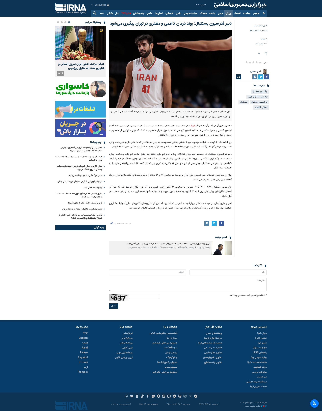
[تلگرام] (196, 396)
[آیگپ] (169, 396)
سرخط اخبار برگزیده (213, 338)
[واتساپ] (126, 396)
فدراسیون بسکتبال (259, 102)
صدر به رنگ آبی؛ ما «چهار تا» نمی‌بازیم (85, 175)
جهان (220, 13)
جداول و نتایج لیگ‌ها (167, 362)
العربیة (85, 343)
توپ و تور (259, 43)
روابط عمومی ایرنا (259, 358)
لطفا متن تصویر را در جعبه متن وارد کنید (248, 295)
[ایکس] (190, 396)
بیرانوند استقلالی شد (93, 187)
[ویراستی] (153, 396)
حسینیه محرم (171, 367)
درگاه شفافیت (260, 367)
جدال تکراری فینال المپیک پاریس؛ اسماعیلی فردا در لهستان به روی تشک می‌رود (79, 167)
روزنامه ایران (126, 338)
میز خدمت (262, 377)
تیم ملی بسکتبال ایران (257, 97)
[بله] (174, 396)
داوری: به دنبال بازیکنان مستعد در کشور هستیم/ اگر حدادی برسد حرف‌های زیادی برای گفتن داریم (168, 244)
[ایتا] (164, 396)
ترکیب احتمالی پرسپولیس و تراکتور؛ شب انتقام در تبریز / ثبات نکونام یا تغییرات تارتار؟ (80, 216)
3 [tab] (62, 22)
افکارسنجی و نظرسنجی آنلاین (163, 333)
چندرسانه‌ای (138, 13)
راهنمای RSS (260, 353)
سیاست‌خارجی (190, 13)
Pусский (83, 362)
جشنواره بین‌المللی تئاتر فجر (164, 372)
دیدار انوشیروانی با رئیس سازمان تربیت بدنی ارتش (79, 181)
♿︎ (314, 403)
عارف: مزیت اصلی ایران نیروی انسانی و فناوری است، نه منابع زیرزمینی (81, 66)
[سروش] (158, 396)
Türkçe (84, 353)
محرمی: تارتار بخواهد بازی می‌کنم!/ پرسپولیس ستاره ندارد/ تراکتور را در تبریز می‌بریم (81, 149)
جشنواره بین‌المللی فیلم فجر (164, 343)
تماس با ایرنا (261, 338)
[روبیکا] (185, 396)
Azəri (85, 348)
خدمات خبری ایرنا (258, 387)
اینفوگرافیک (171, 358)
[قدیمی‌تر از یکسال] (221, 248)
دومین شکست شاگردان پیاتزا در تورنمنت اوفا (82, 209)
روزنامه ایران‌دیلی (124, 353)
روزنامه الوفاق (126, 343)
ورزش (228, 13)
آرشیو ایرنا (262, 343)
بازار (117, 13)
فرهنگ (203, 13)
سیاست (246, 13)
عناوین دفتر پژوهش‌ (212, 358)
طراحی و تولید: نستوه (253, 406)
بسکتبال (243, 102)
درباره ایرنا (262, 333)
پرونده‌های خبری (214, 333)
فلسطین (169, 13)
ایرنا (240, 5)
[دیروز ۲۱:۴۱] (80, 43)
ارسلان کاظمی (261, 107)
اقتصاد (237, 13)
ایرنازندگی (127, 333)
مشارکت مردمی (259, 372)
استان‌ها (159, 13)
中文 (85, 333)
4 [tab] (58, 22)
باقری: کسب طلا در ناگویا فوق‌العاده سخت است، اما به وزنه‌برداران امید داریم (79, 195)
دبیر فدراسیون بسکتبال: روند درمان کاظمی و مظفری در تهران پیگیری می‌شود (171, 23)
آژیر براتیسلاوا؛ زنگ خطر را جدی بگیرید (85, 203)
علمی (178, 13)
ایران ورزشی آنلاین (123, 358)
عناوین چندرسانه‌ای (213, 362)
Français (82, 372)
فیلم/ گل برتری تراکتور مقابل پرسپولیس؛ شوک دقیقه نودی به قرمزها (78, 158)
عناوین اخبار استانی (213, 348)
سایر (102, 13)
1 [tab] (69, 22)
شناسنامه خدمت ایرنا (257, 362)
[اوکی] (137, 396)
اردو (86, 367)
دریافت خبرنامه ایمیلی (256, 382)
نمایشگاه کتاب (170, 348)
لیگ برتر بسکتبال (259, 91)
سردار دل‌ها (172, 338)
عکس (149, 13)
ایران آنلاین (127, 348)
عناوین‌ (256, 13)
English (83, 338)
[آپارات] (179, 396)
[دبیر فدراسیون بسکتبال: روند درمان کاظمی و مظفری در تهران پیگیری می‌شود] (170, 69)
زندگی (110, 13)
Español (83, 358)
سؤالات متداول (260, 348)
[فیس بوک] (147, 396)
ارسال (113, 306)
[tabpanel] (80, 51)
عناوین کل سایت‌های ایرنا (210, 343)
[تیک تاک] (142, 396)
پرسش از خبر (171, 353)
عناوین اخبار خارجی (213, 353)
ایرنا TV (125, 13)
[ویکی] (131, 396)
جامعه (212, 13)
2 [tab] (65, 22)
